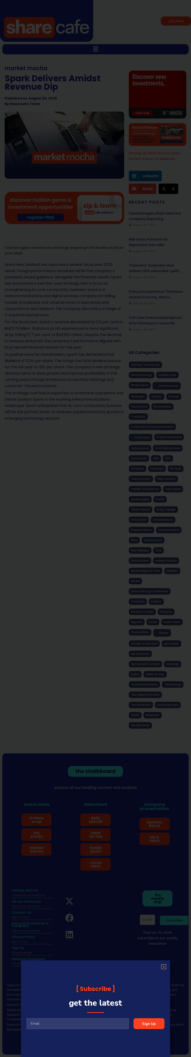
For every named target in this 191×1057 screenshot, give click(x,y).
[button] (163, 966)
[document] (95, 528)
